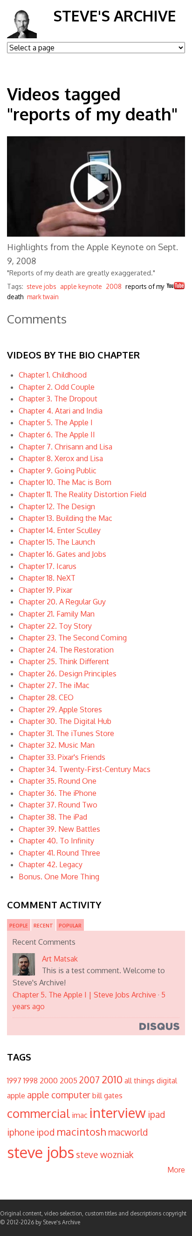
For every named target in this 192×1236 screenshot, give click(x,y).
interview (117, 1112)
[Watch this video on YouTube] (175, 287)
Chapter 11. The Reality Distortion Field (82, 494)
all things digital (150, 1080)
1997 (14, 1080)
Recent (43, 925)
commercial (38, 1113)
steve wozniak (104, 1154)
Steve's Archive (114, 15)
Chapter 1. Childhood (53, 374)
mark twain (43, 297)
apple (16, 1095)
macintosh (81, 1131)
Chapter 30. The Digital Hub (65, 721)
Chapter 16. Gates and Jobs (62, 554)
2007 (89, 1080)
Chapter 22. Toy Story (55, 626)
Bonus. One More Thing (59, 876)
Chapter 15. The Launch (57, 542)
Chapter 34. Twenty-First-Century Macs (85, 769)
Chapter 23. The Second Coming (73, 637)
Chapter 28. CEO (46, 697)
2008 (114, 286)
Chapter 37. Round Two (58, 804)
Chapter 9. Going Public (57, 470)
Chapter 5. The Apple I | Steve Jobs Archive (84, 994)
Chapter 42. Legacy (50, 864)
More (176, 1169)
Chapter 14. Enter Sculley (60, 530)
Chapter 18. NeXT (47, 578)
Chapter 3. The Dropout (58, 398)
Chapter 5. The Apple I (56, 422)
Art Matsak (60, 958)
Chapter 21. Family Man (57, 613)
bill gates (107, 1095)
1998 (30, 1080)
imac (80, 1115)
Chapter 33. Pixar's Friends (62, 757)
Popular (70, 925)
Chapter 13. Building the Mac (65, 518)
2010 (112, 1079)
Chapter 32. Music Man (57, 745)
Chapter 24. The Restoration (66, 649)
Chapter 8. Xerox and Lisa (61, 458)
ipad (156, 1114)
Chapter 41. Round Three (59, 852)
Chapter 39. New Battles (59, 829)
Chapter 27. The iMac (54, 685)
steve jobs (41, 286)
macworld (128, 1132)
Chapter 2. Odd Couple (57, 387)
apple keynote (81, 286)
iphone (20, 1132)
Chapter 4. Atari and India (61, 410)
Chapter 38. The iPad (53, 817)
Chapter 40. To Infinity (56, 840)
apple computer (58, 1095)
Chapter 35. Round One (57, 781)
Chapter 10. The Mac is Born (65, 482)
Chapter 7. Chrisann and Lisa (65, 446)
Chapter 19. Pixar (45, 590)
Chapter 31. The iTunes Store (66, 733)
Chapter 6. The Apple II (57, 434)
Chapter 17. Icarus (47, 566)
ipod (45, 1132)
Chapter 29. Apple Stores (60, 709)
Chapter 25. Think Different (64, 661)
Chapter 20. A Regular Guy (62, 601)
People (18, 925)
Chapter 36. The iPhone (57, 793)
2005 (68, 1080)
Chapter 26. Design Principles (68, 673)
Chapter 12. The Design (57, 506)
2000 (49, 1080)
